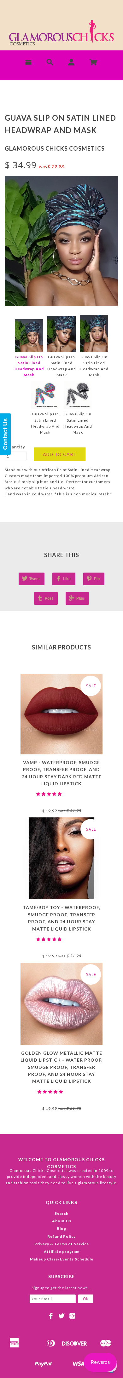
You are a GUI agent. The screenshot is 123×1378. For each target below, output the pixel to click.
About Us (61, 1221)
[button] (49, 794)
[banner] (61, 34)
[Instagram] (72, 1316)
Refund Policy (61, 1236)
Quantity (15, 446)
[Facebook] (51, 1316)
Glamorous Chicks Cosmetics (55, 148)
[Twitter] (61, 1316)
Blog (61, 1228)
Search (61, 1213)
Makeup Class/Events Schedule (61, 1259)
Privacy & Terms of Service (61, 1244)
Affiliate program (61, 1251)
